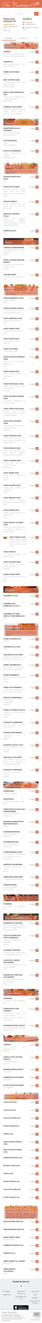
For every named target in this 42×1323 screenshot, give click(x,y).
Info (35, 38)
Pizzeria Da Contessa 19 (21, 1292)
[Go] (36, 14)
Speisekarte (9, 38)
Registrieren (7, 1295)
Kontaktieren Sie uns (21, 1298)
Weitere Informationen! (35, 1319)
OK (37, 1314)
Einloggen (7, 1291)
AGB (35, 1295)
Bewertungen (23, 38)
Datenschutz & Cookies (35, 1302)
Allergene (35, 1298)
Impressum (35, 1291)
